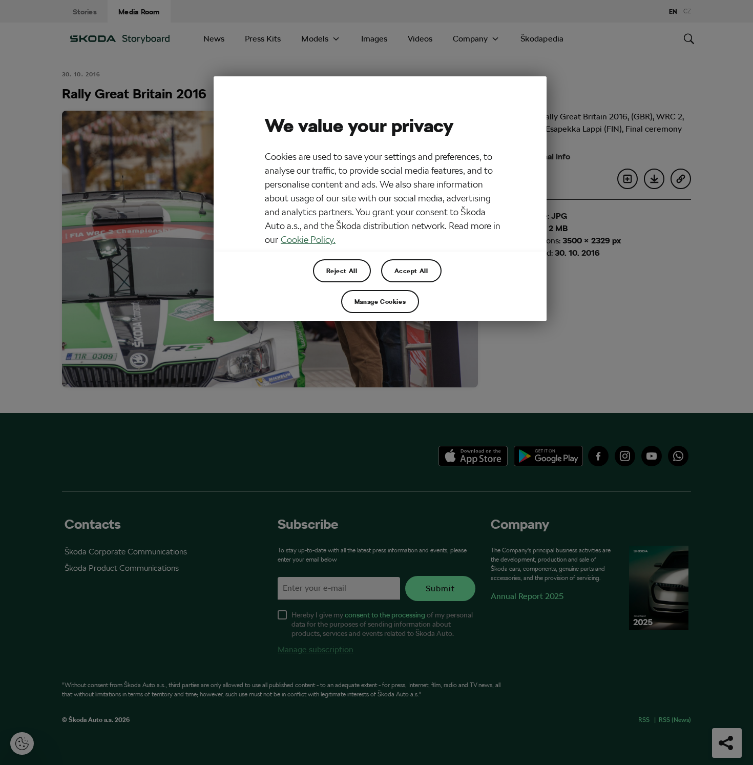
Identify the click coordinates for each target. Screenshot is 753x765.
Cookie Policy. (308, 239)
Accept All (411, 270)
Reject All (342, 270)
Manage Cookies (380, 301)
